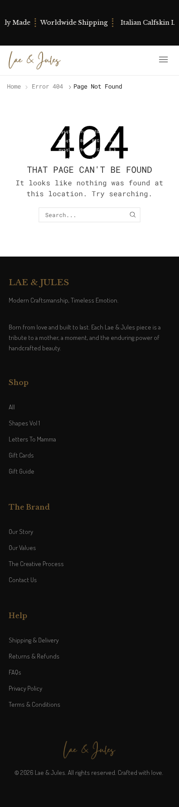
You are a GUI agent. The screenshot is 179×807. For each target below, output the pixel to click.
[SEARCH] (132, 215)
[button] (163, 59)
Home (14, 86)
